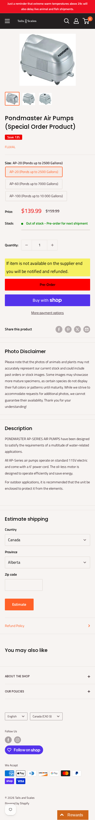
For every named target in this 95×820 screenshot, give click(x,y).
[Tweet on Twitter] (77, 329)
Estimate (19, 604)
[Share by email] (86, 329)
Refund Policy (14, 625)
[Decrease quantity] (26, 245)
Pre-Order (47, 284)
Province (11, 551)
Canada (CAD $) (42, 716)
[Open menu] (7, 21)
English (12, 716)
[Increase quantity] (52, 245)
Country (11, 529)
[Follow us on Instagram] (17, 739)
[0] (86, 21)
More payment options (47, 312)
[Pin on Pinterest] (68, 329)
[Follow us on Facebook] (8, 739)
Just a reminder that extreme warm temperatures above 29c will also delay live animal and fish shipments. (47, 6)
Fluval (10, 146)
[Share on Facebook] (59, 329)
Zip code (11, 574)
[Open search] (66, 21)
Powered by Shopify (17, 803)
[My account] (76, 21)
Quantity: (11, 245)
